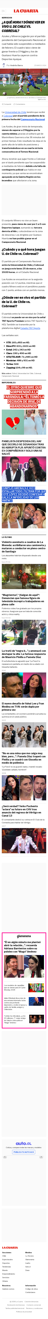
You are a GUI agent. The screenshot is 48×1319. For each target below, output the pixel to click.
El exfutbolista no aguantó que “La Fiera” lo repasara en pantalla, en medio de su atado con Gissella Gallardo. (23, 664)
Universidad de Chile (15, 112)
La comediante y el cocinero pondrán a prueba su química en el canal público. (24, 715)
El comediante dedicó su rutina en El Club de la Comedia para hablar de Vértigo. (23, 821)
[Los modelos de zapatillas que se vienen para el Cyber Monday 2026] (36, 988)
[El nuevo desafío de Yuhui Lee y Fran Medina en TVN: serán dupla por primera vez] (24, 735)
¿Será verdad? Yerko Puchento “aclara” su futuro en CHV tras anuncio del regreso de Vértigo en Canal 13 (21, 811)
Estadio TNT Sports (30, 328)
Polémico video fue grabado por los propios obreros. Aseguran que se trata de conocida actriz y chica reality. (21, 611)
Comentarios (20, 104)
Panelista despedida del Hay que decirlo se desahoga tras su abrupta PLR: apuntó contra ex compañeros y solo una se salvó (24, 448)
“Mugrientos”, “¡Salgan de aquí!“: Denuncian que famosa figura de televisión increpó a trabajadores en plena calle (23, 599)
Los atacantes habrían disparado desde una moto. (21, 557)
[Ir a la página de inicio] (26, 11)
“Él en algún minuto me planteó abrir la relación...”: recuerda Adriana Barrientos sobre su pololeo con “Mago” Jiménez (22, 947)
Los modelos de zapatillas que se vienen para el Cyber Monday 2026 (14, 987)
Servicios (7, 17)
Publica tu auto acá (24, 1152)
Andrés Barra (16, 65)
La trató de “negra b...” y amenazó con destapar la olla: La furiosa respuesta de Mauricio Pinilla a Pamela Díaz (24, 654)
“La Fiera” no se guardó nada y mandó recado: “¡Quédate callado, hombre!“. (22, 768)
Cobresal (8, 115)
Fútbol (14, 373)
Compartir (7, 104)
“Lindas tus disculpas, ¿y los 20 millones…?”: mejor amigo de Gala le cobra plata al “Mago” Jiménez (15, 1019)
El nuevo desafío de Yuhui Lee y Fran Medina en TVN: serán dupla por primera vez (23, 706)
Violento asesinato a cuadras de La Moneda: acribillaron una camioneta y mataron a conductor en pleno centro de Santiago (24, 547)
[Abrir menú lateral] (4, 11)
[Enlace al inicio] (24, 937)
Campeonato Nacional (10, 376)
